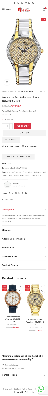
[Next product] (44, 91)
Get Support (11, 140)
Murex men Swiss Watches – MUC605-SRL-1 (13, 319)
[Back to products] (41, 91)
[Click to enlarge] (7, 82)
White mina (36, 175)
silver (30, 172)
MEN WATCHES (12, 324)
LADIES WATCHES (25, 91)
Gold (25, 172)
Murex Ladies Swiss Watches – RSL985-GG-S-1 (35, 322)
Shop (12, 91)
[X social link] (18, 3)
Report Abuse (8, 199)
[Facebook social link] (14, 3)
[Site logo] (24, 9)
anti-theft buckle (14, 172)
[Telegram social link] (33, 3)
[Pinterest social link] (22, 3)
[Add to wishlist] (19, 286)
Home (4, 91)
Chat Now (24, 133)
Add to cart (23, 126)
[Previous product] (38, 91)
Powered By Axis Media (24, 392)
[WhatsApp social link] (29, 3)
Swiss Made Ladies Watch (19, 175)
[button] (19, 291)
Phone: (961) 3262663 (14, 368)
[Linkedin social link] (25, 3)
